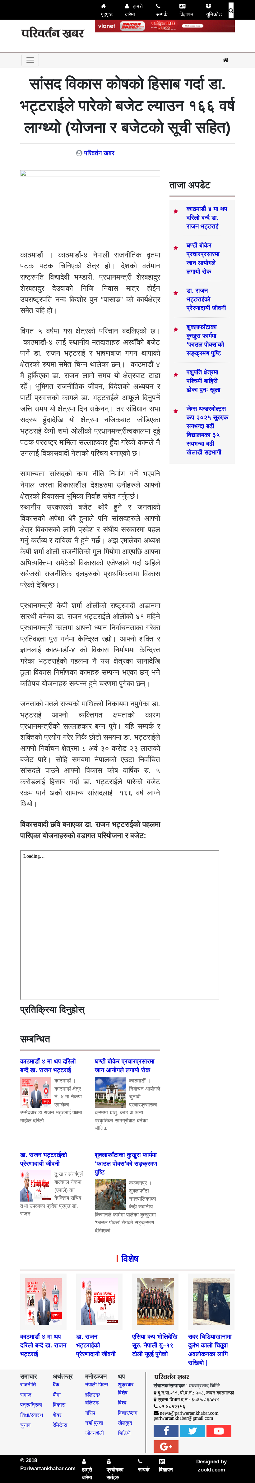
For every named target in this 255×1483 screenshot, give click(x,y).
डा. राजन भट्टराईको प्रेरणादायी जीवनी (206, 299)
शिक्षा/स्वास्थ (31, 1415)
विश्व (122, 1403)
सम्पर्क (162, 14)
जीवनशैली (94, 1433)
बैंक (56, 1385)
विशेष (129, 1259)
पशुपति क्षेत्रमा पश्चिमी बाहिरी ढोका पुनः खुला (203, 381)
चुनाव (25, 1425)
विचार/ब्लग (127, 1413)
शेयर (57, 1415)
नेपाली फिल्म (96, 1385)
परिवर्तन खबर (99, 153)
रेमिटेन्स (60, 1425)
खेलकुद (125, 1423)
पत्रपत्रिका (31, 1405)
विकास (59, 1405)
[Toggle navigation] (30, 60)
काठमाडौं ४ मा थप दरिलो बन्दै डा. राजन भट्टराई (207, 217)
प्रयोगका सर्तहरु (115, 1474)
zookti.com (211, 1470)
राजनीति (28, 1385)
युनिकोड (214, 14)
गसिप (90, 1413)
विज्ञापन (186, 14)
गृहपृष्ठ (107, 14)
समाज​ (25, 1395)
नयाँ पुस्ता (94, 1423)
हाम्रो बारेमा (134, 10)
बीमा (57, 1395)
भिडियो (124, 1433)
